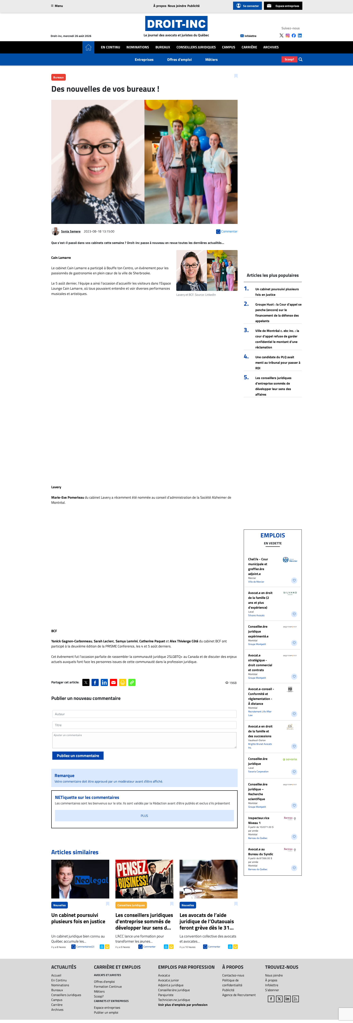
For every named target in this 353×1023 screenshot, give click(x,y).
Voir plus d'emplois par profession (183, 1004)
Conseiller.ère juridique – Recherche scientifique (257, 791)
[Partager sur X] (85, 682)
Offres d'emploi (179, 59)
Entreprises (144, 59)
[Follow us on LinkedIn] (299, 35)
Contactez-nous (233, 975)
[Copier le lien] (131, 682)
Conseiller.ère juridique (257, 761)
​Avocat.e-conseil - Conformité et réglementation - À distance (261, 696)
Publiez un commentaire (78, 755)
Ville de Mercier (256, 582)
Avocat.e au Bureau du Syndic (260, 851)
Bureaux (162, 47)
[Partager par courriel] (113, 682)
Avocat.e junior (168, 980)
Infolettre (250, 36)
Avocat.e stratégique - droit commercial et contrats (260, 662)
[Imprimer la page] (122, 682)
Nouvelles (59, 905)
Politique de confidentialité (232, 982)
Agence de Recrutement (239, 994)
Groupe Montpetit (257, 644)
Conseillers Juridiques (196, 47)
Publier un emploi (106, 1012)
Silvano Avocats (256, 615)
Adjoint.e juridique (170, 985)
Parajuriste (165, 994)
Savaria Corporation (258, 771)
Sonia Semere (70, 231)
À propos (159, 5)
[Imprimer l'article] (106, 946)
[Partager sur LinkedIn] (104, 682)
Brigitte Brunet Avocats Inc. (260, 745)
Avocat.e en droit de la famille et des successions (260, 731)
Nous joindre (177, 5)
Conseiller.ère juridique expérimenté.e (258, 631)
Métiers (211, 59)
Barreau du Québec (257, 838)
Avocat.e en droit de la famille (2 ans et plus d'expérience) (260, 600)
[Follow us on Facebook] (293, 35)
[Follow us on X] (281, 35)
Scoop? (289, 59)
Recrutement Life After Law (259, 713)
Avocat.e (164, 975)
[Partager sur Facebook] (95, 682)
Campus (228, 47)
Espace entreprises (287, 6)
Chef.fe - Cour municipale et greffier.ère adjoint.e (258, 566)
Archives (271, 47)
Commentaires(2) (85, 946)
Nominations (137, 47)
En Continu (110, 47)
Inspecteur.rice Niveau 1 (258, 820)
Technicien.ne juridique (174, 999)
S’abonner (272, 989)
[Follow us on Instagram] (287, 35)
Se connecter (251, 6)
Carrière (249, 47)
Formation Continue (108, 986)
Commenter (149, 946)
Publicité (193, 5)
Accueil (56, 975)
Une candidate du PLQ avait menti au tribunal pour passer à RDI (277, 362)
